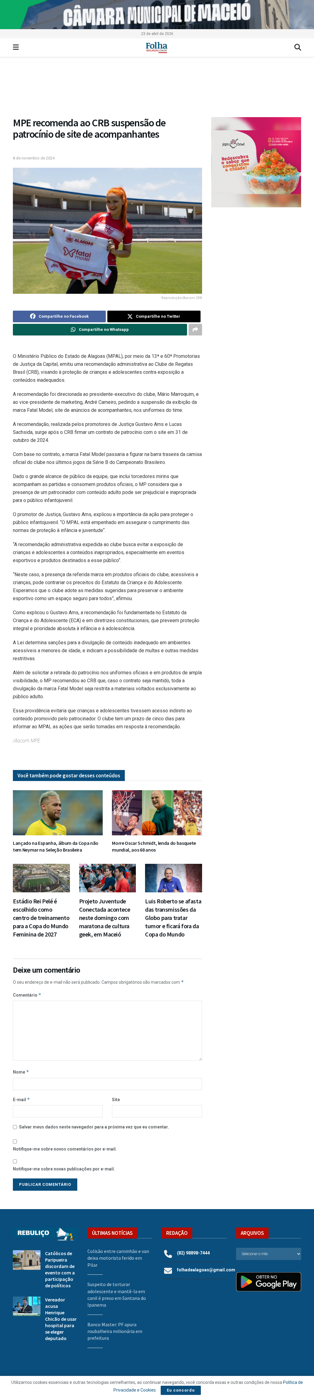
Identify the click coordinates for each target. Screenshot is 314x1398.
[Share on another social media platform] (195, 329)
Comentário (27, 995)
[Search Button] (297, 47)
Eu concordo (181, 1390)
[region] (157, 14)
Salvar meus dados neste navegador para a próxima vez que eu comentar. (94, 1126)
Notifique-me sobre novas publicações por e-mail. (64, 1168)
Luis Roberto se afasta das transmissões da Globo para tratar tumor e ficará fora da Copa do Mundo (173, 917)
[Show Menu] (16, 47)
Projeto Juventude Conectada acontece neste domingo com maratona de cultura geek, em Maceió (104, 917)
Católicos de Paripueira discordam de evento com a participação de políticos (60, 1269)
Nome (21, 1072)
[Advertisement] (256, 258)
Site (116, 1099)
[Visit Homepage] (156, 47)
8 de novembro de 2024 (34, 158)
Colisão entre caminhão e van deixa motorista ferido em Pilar (118, 1258)
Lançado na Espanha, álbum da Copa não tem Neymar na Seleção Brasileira (55, 846)
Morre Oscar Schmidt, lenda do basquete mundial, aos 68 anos (154, 846)
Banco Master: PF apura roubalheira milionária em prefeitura (114, 1331)
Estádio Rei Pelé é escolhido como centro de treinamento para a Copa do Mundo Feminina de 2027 (41, 917)
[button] (157, 90)
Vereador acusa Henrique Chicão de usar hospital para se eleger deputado (61, 1319)
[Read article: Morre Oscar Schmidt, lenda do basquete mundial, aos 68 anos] (157, 812)
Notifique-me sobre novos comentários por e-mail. (65, 1149)
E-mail (21, 1099)
